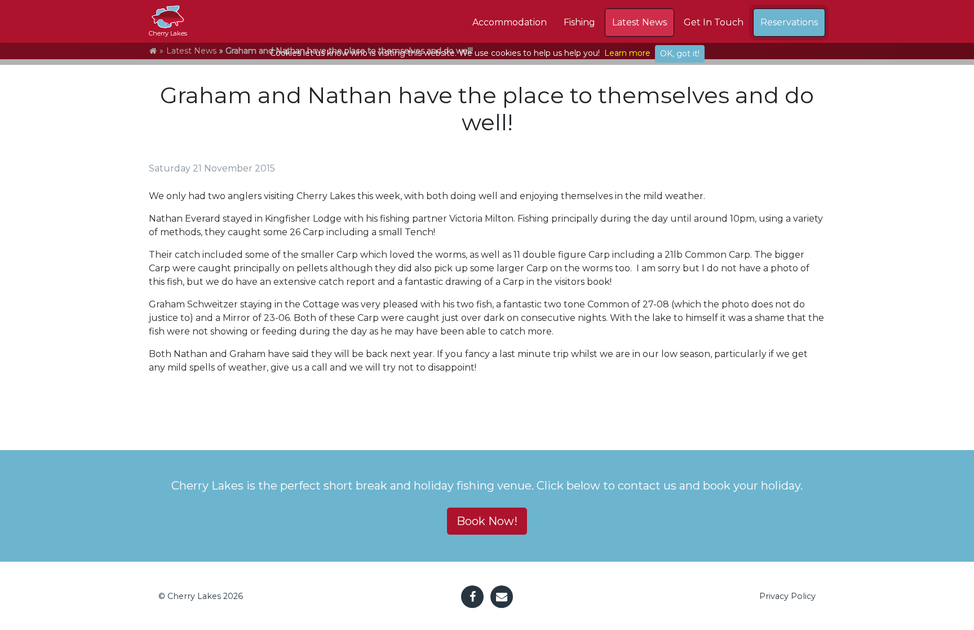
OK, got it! (679, 54)
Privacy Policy (787, 596)
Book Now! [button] (487, 521)
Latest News (639, 22)
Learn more (627, 53)
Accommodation (509, 22)
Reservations (789, 22)
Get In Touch (713, 22)
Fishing (579, 22)
